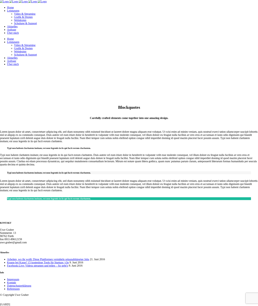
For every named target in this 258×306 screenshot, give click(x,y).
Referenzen (13, 288)
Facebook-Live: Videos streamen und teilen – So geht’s (37, 265)
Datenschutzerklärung (19, 285)
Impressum (13, 279)
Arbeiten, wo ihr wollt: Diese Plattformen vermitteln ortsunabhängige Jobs (48, 259)
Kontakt (11, 282)
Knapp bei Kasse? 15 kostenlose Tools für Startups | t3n (38, 262)
